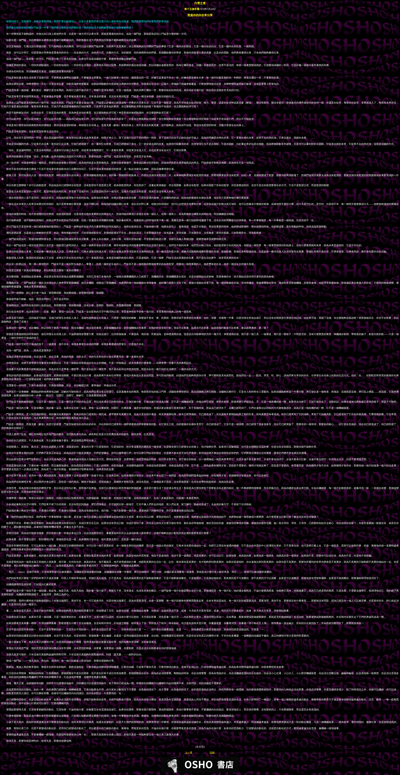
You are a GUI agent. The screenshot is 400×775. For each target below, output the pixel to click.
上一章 (188, 752)
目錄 (212, 752)
